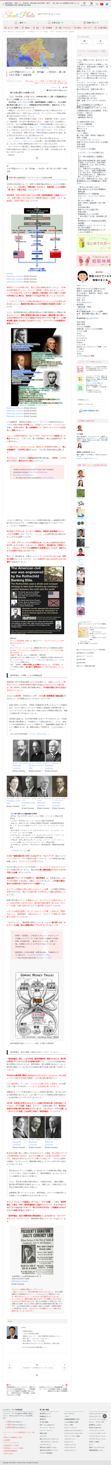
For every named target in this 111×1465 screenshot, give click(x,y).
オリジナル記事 (51, 83)
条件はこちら (63, 90)
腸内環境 (80, 305)
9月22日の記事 (20, 31)
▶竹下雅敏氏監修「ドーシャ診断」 (90, 311)
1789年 (9, 425)
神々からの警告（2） (86, 201)
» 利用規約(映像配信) (10, 1451)
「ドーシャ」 (89, 140)
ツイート (54, 87)
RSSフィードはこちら (86, 404)
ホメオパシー (82, 309)
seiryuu (31, 81)
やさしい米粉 (68, 1425)
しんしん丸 (81, 344)
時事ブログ (11, 31)
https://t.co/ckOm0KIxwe (38, 472)
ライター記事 (82, 331)
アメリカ (42, 83)
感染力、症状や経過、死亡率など (90, 291)
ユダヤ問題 (49, 81)
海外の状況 (81, 324)
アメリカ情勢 (39, 81)
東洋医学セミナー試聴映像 (88, 194)
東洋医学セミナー (92, 438)
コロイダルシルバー (84, 302)
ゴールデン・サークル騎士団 (33, 660)
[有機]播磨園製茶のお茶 (71, 1419)
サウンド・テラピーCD (96, 1422)
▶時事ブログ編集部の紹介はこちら (87, 458)
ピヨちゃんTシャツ (70, 1450)
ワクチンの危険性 (84, 327)
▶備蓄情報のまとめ (84, 318)
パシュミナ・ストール (96, 1419)
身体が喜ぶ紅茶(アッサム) (48, 1447)
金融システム (61, 81)
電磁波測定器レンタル (96, 1450)
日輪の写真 (81, 131)
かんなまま (81, 340)
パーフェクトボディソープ (97, 1433)
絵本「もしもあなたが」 (47, 1425)
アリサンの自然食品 (46, 1453)
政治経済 (60, 83)
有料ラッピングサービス (96, 1447)
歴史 (54, 81)
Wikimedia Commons (20, 1281)
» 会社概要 (6, 1440)
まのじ (79, 333)
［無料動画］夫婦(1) (85, 115)
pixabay (10, 273)
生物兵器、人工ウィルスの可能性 (90, 329)
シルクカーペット (70, 1439)
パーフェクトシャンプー (96, 1430)
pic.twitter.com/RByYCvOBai (39, 955)
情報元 (38, 130)
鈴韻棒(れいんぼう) (95, 1425)
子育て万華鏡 (84, 643)
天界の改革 (81, 144)
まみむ (79, 353)
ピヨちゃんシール (70, 1444)
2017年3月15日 (47, 478)
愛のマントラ (82, 128)
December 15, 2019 (43, 958)
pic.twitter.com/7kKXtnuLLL (23, 475)
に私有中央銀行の (30, 102)
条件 (92, 392)
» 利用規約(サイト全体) (11, 1445)
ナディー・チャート (46, 1430)
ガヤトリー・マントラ (85, 126)
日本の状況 (81, 322)
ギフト (91, 1444)
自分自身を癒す (84, 207)
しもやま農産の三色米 (71, 1422)
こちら (45, 1347)
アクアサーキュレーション (97, 1439)
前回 (59, 184)
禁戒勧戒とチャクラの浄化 (88, 214)
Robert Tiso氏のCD (95, 1427)
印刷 (65, 87)
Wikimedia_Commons (15, 276)
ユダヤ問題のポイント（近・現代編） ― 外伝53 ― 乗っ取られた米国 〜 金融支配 (50, 31)
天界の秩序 (81, 147)
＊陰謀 (35, 83)
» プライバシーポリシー (11, 1443)
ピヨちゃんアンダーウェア (97, 1413)
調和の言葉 (43, 1433)
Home (4, 31)
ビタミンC (81, 298)
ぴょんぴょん (82, 338)
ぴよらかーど (68, 1442)
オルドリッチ (30, 1043)
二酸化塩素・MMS (84, 307)
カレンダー (43, 1436)
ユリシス (80, 351)
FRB (26, 81)
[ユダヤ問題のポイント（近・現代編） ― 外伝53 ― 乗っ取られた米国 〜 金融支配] (37, 52)
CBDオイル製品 (94, 1442)
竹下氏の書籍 (44, 1422)
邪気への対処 (82, 138)
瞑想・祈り (81, 300)
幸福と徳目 (82, 212)
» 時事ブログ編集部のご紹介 (12, 1437)
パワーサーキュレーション (97, 1436)
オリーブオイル (69, 1413)
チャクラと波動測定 (84, 124)
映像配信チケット (45, 1416)
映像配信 (102, 438)
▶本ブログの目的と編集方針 (94, 383)
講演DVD (43, 1419)
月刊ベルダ (38, 1289)
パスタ (66, 1416)
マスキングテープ (70, 1447)
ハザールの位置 (37, 68)
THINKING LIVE (16, 850)
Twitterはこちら (84, 400)
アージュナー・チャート (47, 1427)
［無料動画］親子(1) (85, 117)
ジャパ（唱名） (83, 133)
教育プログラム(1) (88, 210)
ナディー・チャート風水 (72, 1436)
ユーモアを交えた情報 (85, 356)
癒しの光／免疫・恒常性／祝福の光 (90, 135)
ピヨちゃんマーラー (95, 1416)
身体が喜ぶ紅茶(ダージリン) (49, 1450)
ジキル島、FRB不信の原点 (38, 734)
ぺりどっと (81, 336)
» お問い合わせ (8, 1453)
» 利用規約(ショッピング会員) (13, 1448)
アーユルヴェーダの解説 (86, 149)
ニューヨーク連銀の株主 (42, 127)
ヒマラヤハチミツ (45, 1444)
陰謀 (65, 83)
